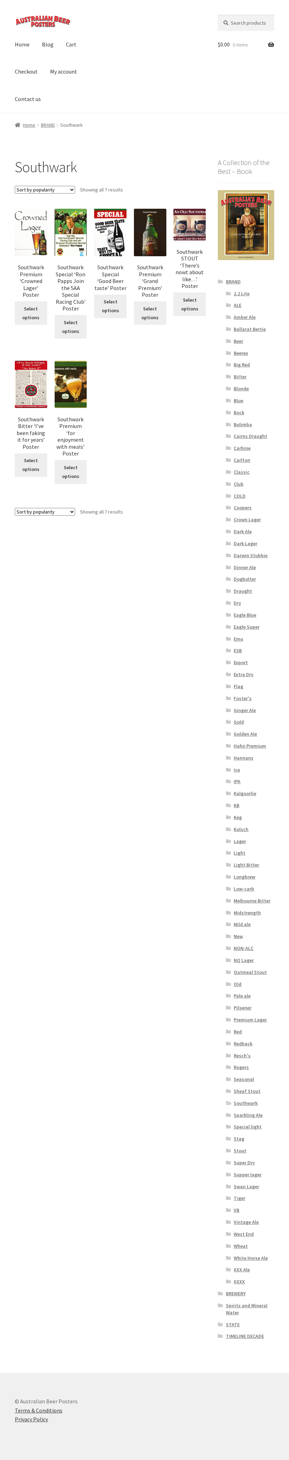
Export (241, 662)
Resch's (242, 1055)
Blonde (241, 388)
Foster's (243, 698)
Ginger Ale (245, 710)
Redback (243, 1043)
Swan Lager (246, 1186)
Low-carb (244, 889)
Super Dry (244, 1162)
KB (236, 805)
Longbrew (244, 877)
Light (239, 853)
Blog (48, 44)
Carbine (242, 448)
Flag (238, 686)
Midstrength (247, 913)
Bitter (240, 376)
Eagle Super (246, 627)
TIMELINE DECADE (245, 1336)
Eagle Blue (245, 615)
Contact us (28, 98)
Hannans (243, 758)
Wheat (241, 1246)
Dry (237, 603)
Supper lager (248, 1174)
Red (238, 1031)
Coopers (243, 507)
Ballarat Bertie (250, 329)
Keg (238, 817)
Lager (240, 841)
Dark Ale (243, 531)
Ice (237, 770)
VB (236, 1210)
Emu (238, 639)
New (238, 936)
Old (237, 984)
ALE (237, 305)
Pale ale (242, 996)
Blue (238, 400)
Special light (248, 1127)
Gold (239, 722)
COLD (240, 496)
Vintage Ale (246, 1222)
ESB (238, 650)
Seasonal (244, 1079)
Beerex (241, 353)
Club (239, 484)
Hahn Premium (250, 746)
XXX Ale (242, 1269)
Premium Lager (250, 1020)
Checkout (26, 71)
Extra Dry (243, 674)
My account (63, 71)
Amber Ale (245, 317)
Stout (240, 1150)
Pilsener (242, 1008)
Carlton (242, 460)
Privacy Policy (31, 1419)
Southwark (246, 1103)
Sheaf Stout (247, 1091)
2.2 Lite (242, 293)
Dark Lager (245, 543)
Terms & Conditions (38, 1410)
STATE (233, 1324)
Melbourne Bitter (252, 901)
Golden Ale (245, 734)
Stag (239, 1138)
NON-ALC (243, 948)
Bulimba (243, 424)
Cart (71, 44)
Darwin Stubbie (251, 555)
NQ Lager (244, 960)
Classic (242, 472)
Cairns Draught (250, 436)
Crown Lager (247, 519)
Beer (238, 341)
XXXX (239, 1281)
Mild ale (242, 924)
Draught (243, 591)
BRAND (48, 125)
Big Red (242, 364)
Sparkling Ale (248, 1115)
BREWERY (236, 1293)
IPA (237, 781)
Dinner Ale (245, 567)
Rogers (241, 1067)
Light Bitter (246, 865)
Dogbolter (245, 579)
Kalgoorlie (245, 793)
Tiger (239, 1198)
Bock (239, 412)
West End (244, 1234)
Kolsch (241, 829)
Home (22, 44)
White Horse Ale (251, 1258)
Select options (30, 313)
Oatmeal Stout (250, 972)
